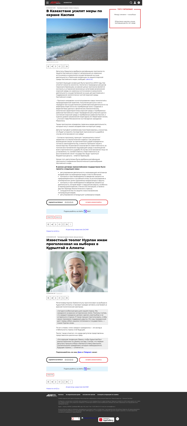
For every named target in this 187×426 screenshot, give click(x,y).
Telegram (88, 352)
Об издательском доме (73, 394)
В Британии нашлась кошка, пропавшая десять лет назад (125, 22)
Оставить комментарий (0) (94, 202)
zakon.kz (89, 79)
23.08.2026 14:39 (51, 237)
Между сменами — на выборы (125, 14)
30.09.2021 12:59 (50, 8)
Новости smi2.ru (52, 231)
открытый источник (52, 62)
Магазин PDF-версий (89, 394)
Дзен (80, 352)
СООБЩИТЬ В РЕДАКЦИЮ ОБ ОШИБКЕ (108, 394)
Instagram (59, 293)
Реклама (61, 394)
